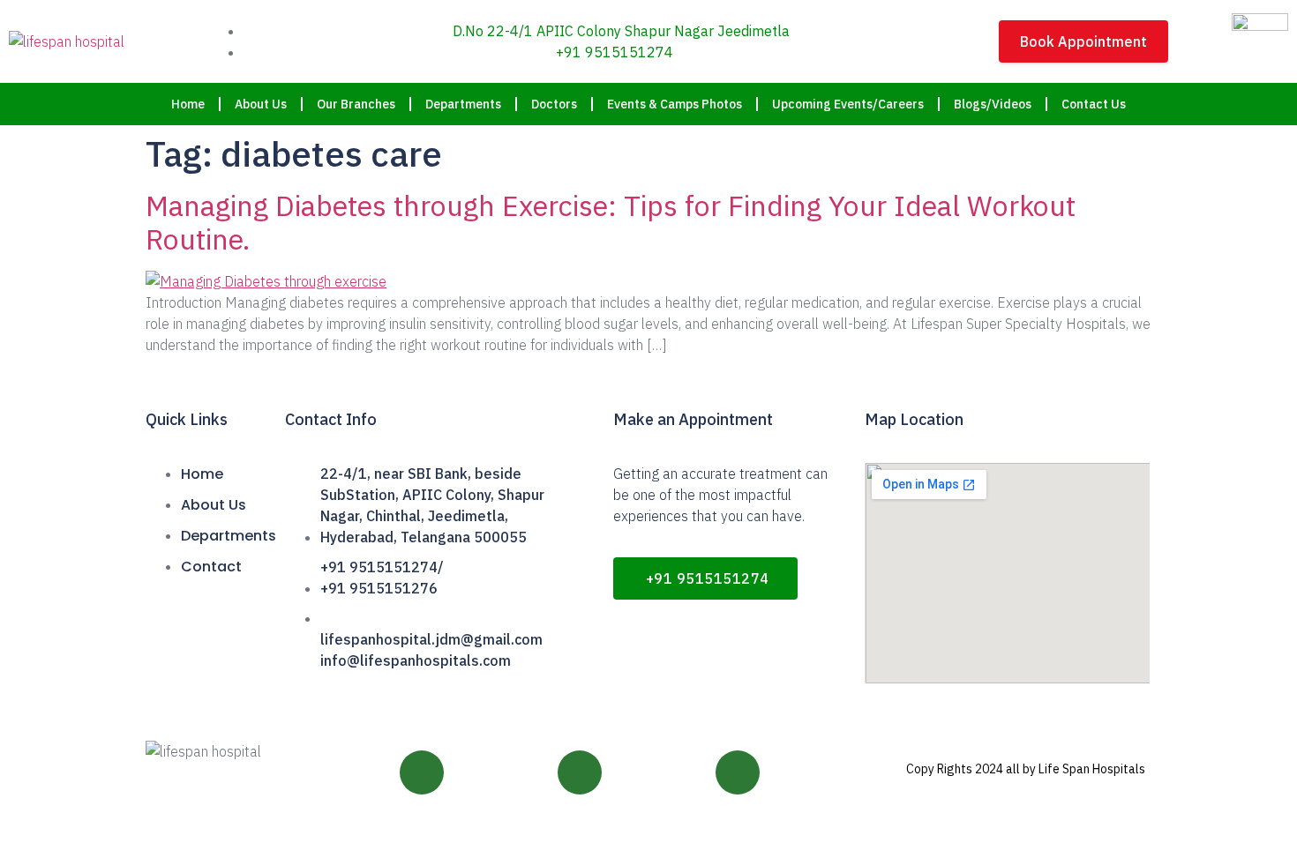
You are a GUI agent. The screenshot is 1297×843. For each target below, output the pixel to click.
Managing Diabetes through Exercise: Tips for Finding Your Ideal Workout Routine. (611, 222)
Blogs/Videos (992, 104)
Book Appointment (1083, 41)
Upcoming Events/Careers (848, 104)
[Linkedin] (738, 772)
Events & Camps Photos (674, 104)
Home (188, 104)
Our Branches (356, 104)
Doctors (554, 104)
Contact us (1093, 104)
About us (261, 104)
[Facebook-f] (422, 772)
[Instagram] (580, 772)
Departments (463, 104)
